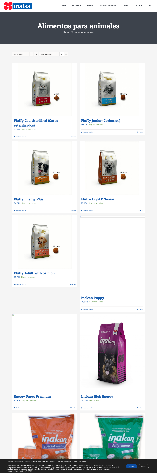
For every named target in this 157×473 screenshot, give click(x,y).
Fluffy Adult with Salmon (34, 273)
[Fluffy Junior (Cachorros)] (112, 89)
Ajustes (143, 466)
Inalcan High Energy (97, 396)
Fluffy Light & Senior (97, 199)
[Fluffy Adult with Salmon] (44, 242)
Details (73, 137)
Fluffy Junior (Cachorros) (100, 120)
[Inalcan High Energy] (112, 353)
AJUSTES (28, 471)
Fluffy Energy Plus (28, 199)
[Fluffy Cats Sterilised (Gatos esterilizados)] (44, 89)
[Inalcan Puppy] (112, 254)
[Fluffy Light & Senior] (112, 168)
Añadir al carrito (20, 137)
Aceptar (131, 466)
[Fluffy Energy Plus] (44, 168)
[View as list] (66, 54)
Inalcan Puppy (92, 298)
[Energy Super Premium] (44, 353)
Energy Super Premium (32, 396)
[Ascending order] (36, 54)
